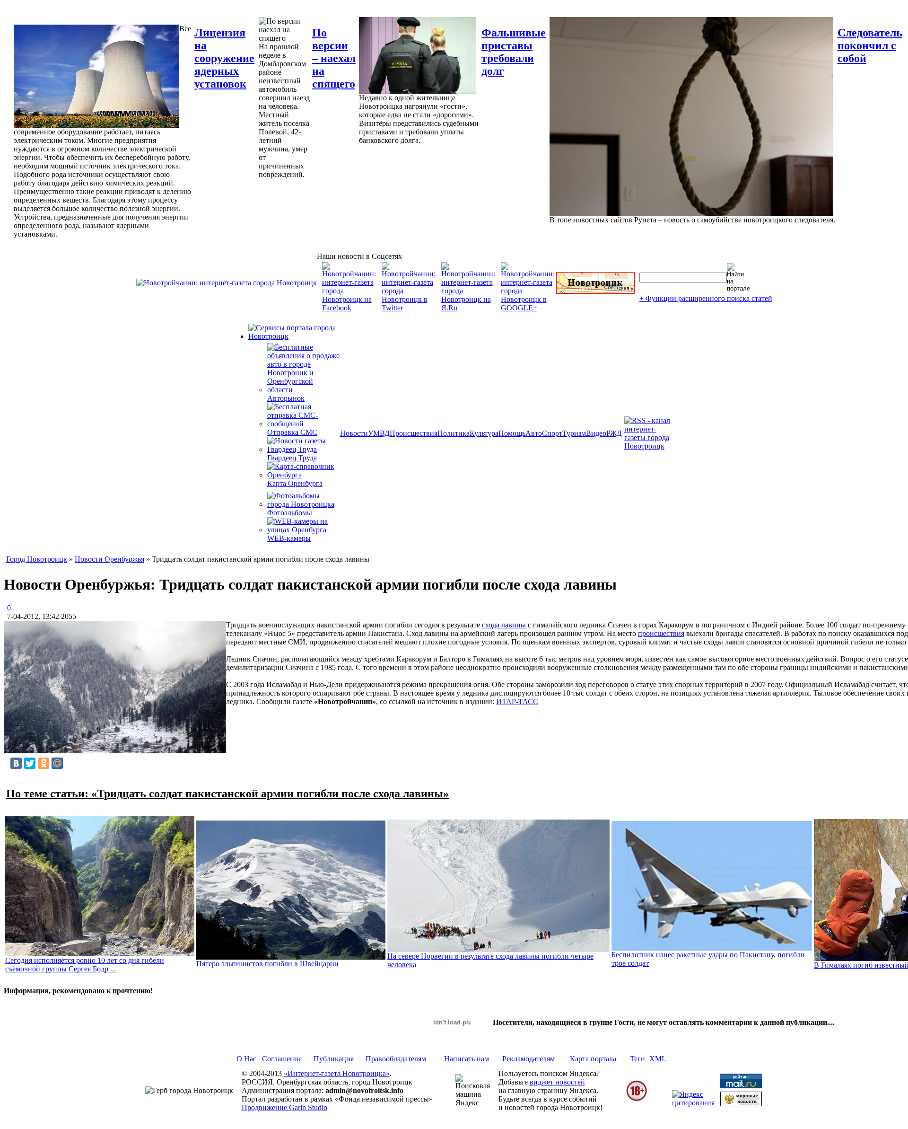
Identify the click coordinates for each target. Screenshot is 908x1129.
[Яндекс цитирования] (693, 1103)
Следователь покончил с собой (870, 45)
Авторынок (286, 398)
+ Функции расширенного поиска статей (705, 298)
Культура (484, 433)
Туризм (574, 433)
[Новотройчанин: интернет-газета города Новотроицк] (226, 283)
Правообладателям (396, 1059)
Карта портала (593, 1059)
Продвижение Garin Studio (284, 1107)
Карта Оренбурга (295, 483)
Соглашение (282, 1059)
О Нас (246, 1059)
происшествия (661, 633)
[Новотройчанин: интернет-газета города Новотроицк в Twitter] (409, 308)
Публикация (334, 1059)
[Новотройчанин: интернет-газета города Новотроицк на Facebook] (349, 308)
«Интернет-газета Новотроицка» (337, 1073)
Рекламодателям (528, 1059)
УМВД (379, 433)
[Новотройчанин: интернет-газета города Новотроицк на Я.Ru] (468, 308)
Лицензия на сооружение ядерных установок (224, 58)
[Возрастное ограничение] (636, 1099)
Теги (637, 1059)
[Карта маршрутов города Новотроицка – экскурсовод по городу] (595, 291)
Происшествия (413, 433)
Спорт (552, 433)
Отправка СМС (292, 432)
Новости (354, 433)
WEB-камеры (289, 538)
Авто (533, 433)
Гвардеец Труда (292, 458)
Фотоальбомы (289, 513)
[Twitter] (29, 763)
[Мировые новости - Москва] (741, 1104)
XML (657, 1059)
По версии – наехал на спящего (334, 58)
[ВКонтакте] (16, 763)
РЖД (614, 433)
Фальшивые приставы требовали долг (513, 51)
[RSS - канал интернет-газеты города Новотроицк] (650, 446)
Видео (596, 433)
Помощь (511, 433)
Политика (453, 433)
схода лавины (504, 625)
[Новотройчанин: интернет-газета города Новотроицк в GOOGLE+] (528, 308)
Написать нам (466, 1059)
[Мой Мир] (57, 763)
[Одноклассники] (43, 763)
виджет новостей (557, 1082)
